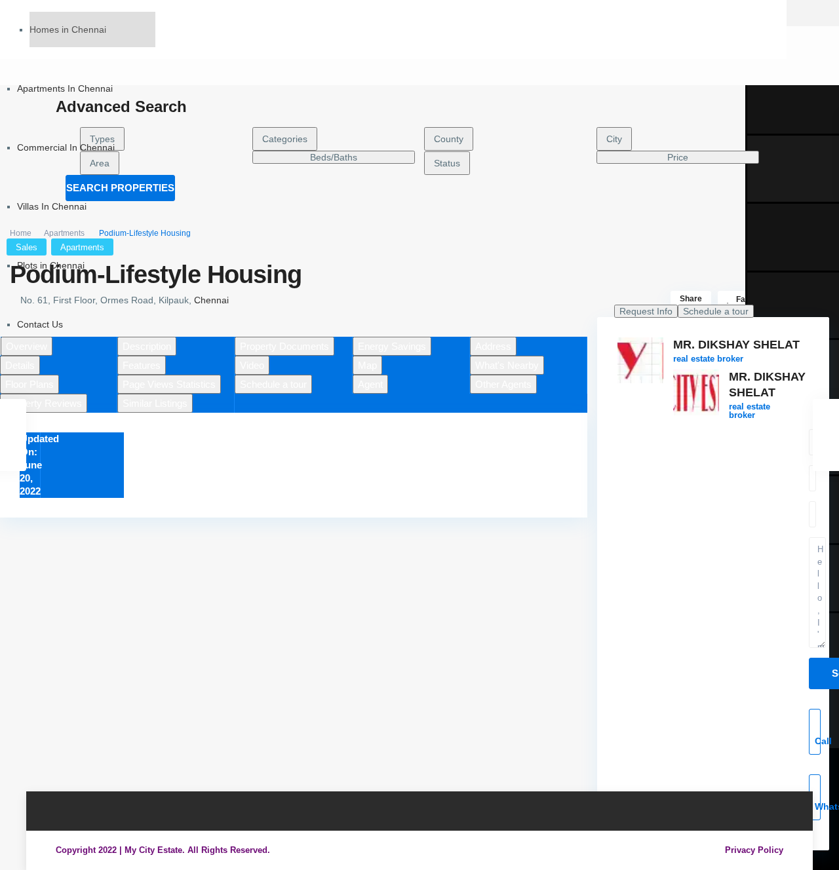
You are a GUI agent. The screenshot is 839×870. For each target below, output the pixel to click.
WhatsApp (818, 806)
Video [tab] (252, 365)
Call (818, 741)
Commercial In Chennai (66, 147)
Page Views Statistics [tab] (169, 384)
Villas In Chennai (52, 206)
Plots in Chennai (51, 265)
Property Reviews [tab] (43, 403)
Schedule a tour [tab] (273, 384)
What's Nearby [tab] (507, 365)
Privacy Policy (754, 850)
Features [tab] (142, 365)
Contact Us (40, 324)
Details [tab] (20, 365)
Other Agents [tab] (503, 384)
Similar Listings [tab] (155, 403)
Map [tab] (367, 365)
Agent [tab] (370, 384)
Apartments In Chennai (65, 88)
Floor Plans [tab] (29, 384)
